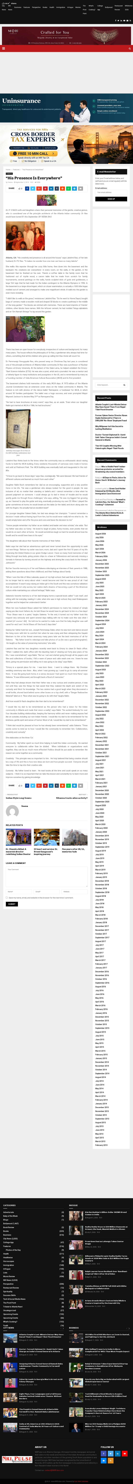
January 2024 (101, 651)
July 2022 (99, 719)
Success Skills (9, 1295)
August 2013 (100, 1123)
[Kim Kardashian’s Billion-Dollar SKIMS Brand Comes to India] (76, 1215)
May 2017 (99, 953)
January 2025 (101, 605)
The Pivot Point (85, 9)
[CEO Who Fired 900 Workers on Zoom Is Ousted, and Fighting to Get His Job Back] (76, 1338)
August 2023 (100, 670)
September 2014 (102, 1073)
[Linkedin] (121, 20)
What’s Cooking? (92, 8)
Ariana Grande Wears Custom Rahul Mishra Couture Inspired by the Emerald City (105, 1302)
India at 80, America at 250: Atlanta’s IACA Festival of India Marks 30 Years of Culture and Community (41, 1426)
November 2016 (102, 975)
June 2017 (99, 949)
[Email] (127, 20)
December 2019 (102, 836)
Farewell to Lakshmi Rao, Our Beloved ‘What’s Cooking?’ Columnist (110, 502)
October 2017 (101, 934)
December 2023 (102, 654)
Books (45, 7)
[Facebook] (115, 20)
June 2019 (99, 858)
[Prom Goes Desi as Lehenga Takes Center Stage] (76, 1245)
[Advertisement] (66, 73)
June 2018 (99, 904)
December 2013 (102, 1107)
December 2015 (102, 1017)
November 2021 (102, 749)
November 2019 (102, 839)
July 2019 (99, 855)
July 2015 (99, 1036)
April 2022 (99, 730)
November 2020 (102, 794)
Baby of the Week (10, 1216)
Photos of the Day (13, 1250)
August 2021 (100, 760)
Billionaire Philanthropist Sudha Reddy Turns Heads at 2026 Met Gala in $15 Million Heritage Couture (107, 1258)
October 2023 (101, 662)
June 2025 (99, 586)
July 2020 (99, 809)
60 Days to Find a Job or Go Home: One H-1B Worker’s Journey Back (110, 480)
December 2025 (102, 564)
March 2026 (100, 553)
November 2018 (102, 885)
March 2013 (100, 1141)
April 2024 (99, 639)
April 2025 (99, 594)
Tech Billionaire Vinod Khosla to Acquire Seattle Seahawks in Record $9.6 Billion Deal (106, 1395)
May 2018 (99, 907)
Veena (10, 182)
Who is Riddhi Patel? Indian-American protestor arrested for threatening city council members (110, 469)
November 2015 (102, 1021)
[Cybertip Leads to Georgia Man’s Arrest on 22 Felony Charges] (10, 1383)
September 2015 (102, 1028)
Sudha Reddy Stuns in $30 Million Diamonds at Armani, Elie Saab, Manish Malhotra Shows (106, 1228)
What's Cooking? (10, 1322)
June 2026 (99, 541)
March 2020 (100, 824)
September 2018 (102, 892)
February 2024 (101, 647)
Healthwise (8, 1258)
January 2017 (101, 968)
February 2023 (101, 692)
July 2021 (99, 764)
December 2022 (102, 700)
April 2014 (99, 1092)
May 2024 (99, 636)
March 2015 (100, 1051)
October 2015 (101, 1024)
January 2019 (101, 877)
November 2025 (102, 568)
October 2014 (101, 1070)
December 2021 (102, 745)
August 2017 (100, 941)
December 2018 (102, 881)
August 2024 (100, 624)
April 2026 (99, 549)
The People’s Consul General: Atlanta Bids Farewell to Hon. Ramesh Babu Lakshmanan (39, 1410)
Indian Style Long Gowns (18, 798)
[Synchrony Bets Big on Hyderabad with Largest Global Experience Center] (76, 1383)
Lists (5, 1273)
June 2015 (99, 1039)
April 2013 (99, 1138)
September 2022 (102, 711)
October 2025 (101, 571)
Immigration (60, 7)
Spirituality (7, 1292)
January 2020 (101, 832)
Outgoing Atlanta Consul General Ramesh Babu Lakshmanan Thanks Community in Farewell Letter (41, 1366)
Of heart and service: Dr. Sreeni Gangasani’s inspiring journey (46, 851)
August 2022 (100, 715)
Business (17, 7)
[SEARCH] (124, 385)
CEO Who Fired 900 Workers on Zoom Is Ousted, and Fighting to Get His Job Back (107, 1335)
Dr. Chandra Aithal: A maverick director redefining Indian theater (18, 851)
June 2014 (99, 1085)
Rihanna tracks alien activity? (72, 798)
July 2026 (99, 537)
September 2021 (102, 756)
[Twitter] (118, 20)
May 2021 (99, 772)
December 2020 (102, 790)
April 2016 (99, 1002)
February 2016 (101, 1009)
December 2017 (102, 926)
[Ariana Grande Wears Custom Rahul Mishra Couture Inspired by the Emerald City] (76, 1304)
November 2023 (102, 658)
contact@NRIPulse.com (54, 1470)
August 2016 (100, 987)
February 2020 (101, 828)
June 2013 (99, 1130)
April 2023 (99, 685)
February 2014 (101, 1100)
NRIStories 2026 (128, 8)
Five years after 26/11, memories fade (73, 850)
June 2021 (99, 768)
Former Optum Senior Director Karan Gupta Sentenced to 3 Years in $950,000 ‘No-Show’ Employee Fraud (111, 417)
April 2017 (99, 956)
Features (27, 7)
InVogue (70, 7)
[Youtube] (124, 20)
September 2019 (102, 847)
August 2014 (100, 1077)
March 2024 (100, 643)
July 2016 (99, 990)
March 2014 (100, 1096)
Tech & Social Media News (14, 1299)
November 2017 (102, 930)
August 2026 (100, 534)
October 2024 (101, 617)
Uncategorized (9, 1310)
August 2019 (100, 851)
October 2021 (101, 753)
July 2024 (99, 628)
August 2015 (100, 1032)
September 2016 (102, 983)
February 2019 (101, 873)
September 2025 (102, 575)
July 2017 (99, 945)
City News (4, 8)
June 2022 (99, 722)
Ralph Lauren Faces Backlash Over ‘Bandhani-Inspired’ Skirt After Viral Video (106, 1272)
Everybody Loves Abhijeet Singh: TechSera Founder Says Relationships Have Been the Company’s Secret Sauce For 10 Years (105, 1410)
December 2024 (102, 609)
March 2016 (100, 1005)
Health (51, 7)
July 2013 (99, 1126)
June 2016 (99, 994)
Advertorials (8, 1212)
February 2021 (101, 783)
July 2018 (99, 900)
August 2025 (100, 579)
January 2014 (101, 1104)
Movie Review (9, 1276)
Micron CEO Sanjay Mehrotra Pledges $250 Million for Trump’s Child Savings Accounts (105, 1425)
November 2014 (102, 1066)
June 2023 (99, 677)
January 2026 (101, 560)
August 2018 (100, 896)
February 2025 (101, 602)
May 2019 (99, 862)
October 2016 (101, 979)
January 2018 (101, 922)
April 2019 (99, 866)
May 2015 (99, 1043)
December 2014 (102, 1062)
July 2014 (99, 1081)
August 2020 (100, 805)
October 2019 (101, 843)
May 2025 (99, 590)
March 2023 (100, 688)
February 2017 (101, 964)
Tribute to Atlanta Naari (13, 1307)
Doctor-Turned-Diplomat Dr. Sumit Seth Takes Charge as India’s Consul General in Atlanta (111, 437)
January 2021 (101, 787)
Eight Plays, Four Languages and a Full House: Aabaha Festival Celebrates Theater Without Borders (40, 1396)
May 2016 (99, 998)
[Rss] (130, 20)
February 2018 (101, 919)
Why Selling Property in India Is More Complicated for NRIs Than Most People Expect (107, 1350)
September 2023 (102, 666)
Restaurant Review (119, 8)
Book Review (8, 1227)
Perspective (36, 7)
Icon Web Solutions (81, 1481)
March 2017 (100, 960)
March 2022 (100, 734)
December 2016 (102, 972)
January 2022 (101, 741)
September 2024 (102, 620)
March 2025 (100, 598)
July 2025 (99, 583)
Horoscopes (8, 1261)
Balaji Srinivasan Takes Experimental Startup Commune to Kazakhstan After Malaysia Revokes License (106, 1366)
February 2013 (101, 1145)
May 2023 (99, 681)
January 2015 (101, 1058)
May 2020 (99, 817)
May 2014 (99, 1088)
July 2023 (99, 673)
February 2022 (101, 738)
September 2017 (102, 938)
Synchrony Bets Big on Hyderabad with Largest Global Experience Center (107, 1380)
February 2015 (101, 1055)
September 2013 (102, 1119)
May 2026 (99, 545)
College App (100, 8)
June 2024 (99, 632)
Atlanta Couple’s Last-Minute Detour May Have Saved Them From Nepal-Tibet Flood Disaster (111, 407)
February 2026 (101, 556)
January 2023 (101, 696)
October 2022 (101, 707)
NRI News (10, 8)
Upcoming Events (10, 1314)
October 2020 (101, 798)
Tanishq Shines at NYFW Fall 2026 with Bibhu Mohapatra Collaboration (105, 1287)
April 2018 (99, 911)
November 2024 (102, 613)
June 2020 (99, 813)
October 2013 (101, 1115)
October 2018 (101, 888)
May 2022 (99, 726)
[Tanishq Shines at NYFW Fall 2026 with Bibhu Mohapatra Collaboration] (76, 1289)
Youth (5, 1326)
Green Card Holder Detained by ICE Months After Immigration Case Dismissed (110, 491)
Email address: (101, 188)
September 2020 (102, 802)
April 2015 (99, 1047)
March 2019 (100, 870)
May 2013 (99, 1134)
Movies (78, 7)
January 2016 (101, 1013)
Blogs (5, 1220)
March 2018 (100, 915)
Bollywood (108, 7)
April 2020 (99, 821)
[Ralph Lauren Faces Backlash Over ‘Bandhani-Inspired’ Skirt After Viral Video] (76, 1275)
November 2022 (102, 703)
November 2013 (102, 1111)
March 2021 (100, 779)
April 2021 (99, 775)
